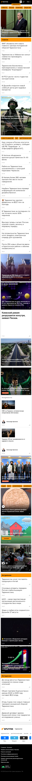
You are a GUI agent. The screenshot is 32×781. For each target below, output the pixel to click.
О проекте (3, 747)
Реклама (16, 749)
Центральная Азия (16, 733)
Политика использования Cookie (9, 756)
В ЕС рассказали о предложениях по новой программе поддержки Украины (13, 121)
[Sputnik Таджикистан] (5, 2)
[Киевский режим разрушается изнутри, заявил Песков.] (16, 324)
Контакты (9, 747)
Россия (26, 733)
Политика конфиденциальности (9, 754)
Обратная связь (5, 762)
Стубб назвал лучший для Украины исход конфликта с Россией (16, 130)
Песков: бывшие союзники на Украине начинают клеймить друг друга (15, 126)
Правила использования (7, 749)
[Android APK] (5, 767)
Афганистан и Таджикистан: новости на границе (16, 457)
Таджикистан (5, 733)
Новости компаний (6, 752)
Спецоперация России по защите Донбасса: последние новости (15, 117)
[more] (30, 35)
